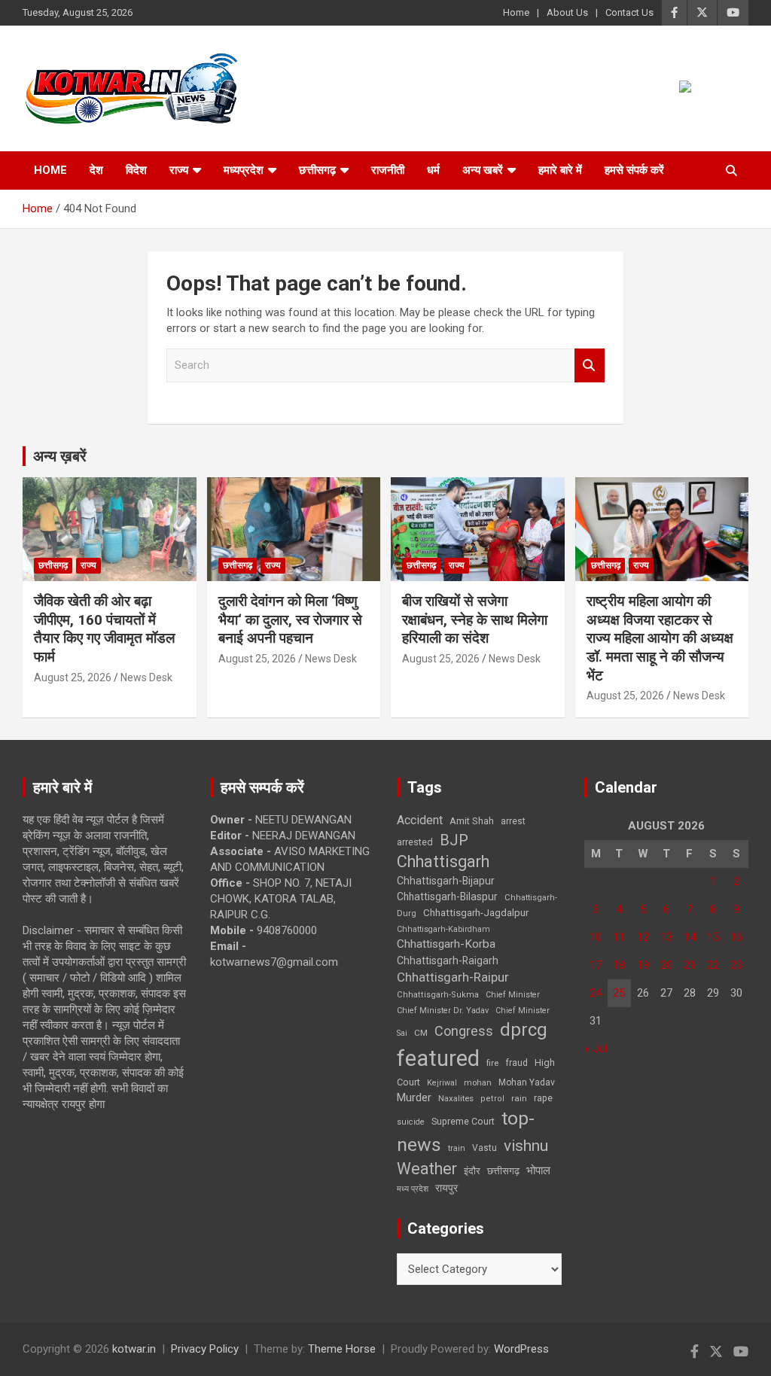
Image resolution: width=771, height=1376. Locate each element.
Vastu (484, 1148)
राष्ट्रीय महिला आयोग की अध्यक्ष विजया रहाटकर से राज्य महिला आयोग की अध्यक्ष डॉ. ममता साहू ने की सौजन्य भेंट (660, 638)
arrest (513, 821)
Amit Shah (471, 821)
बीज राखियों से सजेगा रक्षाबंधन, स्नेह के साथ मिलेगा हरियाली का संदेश (474, 619)
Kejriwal (442, 1083)
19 (643, 965)
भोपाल (538, 1170)
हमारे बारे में (560, 170)
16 (736, 937)
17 (596, 965)
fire (492, 1063)
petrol (492, 1099)
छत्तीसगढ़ (503, 1171)
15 (713, 937)
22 (713, 965)
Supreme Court (463, 1121)
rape (543, 1098)
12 (643, 937)
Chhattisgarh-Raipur (453, 977)
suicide (411, 1122)
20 (666, 965)
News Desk (146, 677)
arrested (415, 842)
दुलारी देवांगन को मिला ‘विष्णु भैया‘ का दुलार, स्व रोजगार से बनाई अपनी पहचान (290, 619)
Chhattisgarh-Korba (446, 944)
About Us (567, 12)
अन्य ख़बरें (60, 456)
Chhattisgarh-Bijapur (446, 881)
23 (736, 965)
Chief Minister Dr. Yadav (443, 1010)
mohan (478, 1083)
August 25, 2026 (72, 677)
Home (516, 12)
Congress (463, 1031)
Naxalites (456, 1098)
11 (619, 937)
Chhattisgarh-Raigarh (447, 960)
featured (438, 1058)
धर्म (433, 170)
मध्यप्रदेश (244, 170)
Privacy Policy (205, 1349)
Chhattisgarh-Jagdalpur (476, 912)
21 (690, 965)
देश (96, 170)
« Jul (595, 1048)
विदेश (136, 170)
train (456, 1148)
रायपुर (446, 1188)
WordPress (521, 1349)
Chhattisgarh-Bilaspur (447, 896)
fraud (516, 1063)
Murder (414, 1097)
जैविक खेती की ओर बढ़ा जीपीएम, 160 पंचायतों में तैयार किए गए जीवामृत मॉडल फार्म (104, 628)
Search (589, 365)
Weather (427, 1168)
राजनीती (387, 170)
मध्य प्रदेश (412, 1189)
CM (421, 1032)
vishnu (526, 1146)
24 (596, 993)
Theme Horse (342, 1349)
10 (596, 937)
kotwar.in (134, 1349)
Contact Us (629, 12)
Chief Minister (513, 995)
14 (690, 937)
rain (519, 1098)
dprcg (523, 1029)
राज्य (178, 170)
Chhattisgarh (443, 861)
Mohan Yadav (526, 1082)
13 (666, 937)
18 (619, 965)
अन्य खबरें (482, 170)
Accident (420, 820)
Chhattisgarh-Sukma (438, 995)
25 (619, 993)
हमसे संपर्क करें (634, 170)
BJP (454, 840)
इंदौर (472, 1171)
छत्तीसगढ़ (317, 170)
